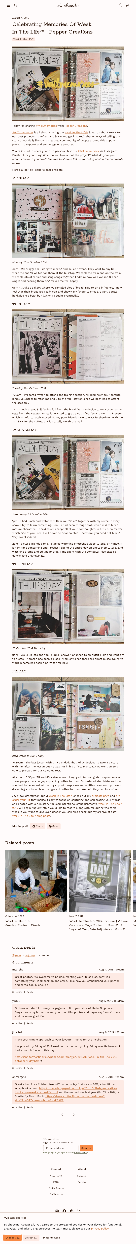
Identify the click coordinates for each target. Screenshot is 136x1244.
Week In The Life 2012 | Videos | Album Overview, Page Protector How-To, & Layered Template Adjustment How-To (98, 925)
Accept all (13, 1237)
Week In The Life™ (76, 132)
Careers (82, 1182)
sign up (30, 955)
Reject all (31, 1237)
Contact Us (56, 1194)
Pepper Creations (76, 125)
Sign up (86, 1148)
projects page (100, 795)
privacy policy (99, 1228)
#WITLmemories (46, 125)
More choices (51, 1237)
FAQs (56, 1182)
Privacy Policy (80, 1152)
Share (40, 826)
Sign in (16, 955)
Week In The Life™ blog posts (31, 815)
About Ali (82, 1176)
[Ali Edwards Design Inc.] (68, 5)
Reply (30, 992)
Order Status (56, 1188)
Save (56, 826)
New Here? (56, 1176)
